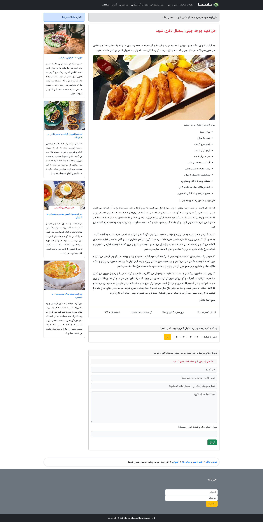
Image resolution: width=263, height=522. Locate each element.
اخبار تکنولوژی (157, 5)
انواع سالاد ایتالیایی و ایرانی (70, 57)
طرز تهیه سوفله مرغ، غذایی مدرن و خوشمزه (67, 296)
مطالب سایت (186, 5)
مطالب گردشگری (139, 5)
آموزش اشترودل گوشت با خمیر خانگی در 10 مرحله (64, 136)
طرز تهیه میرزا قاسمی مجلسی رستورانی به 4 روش (64, 216)
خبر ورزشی (172, 5)
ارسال (212, 442)
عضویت (212, 504)
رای (167, 337)
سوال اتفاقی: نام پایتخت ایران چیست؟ (197, 427)
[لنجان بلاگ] (208, 5)
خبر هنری (124, 5)
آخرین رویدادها (109, 5)
